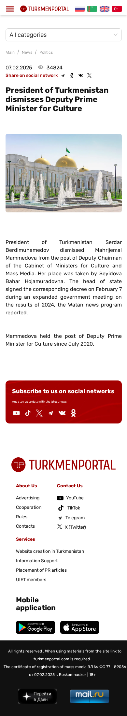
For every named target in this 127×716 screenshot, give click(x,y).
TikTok (73, 508)
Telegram (75, 518)
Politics (46, 52)
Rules (21, 517)
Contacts (25, 526)
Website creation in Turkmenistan (50, 551)
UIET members (31, 579)
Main (10, 52)
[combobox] (60, 35)
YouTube (75, 498)
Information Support (37, 561)
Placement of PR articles (41, 570)
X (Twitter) (75, 527)
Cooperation (28, 507)
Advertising (27, 498)
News (27, 52)
